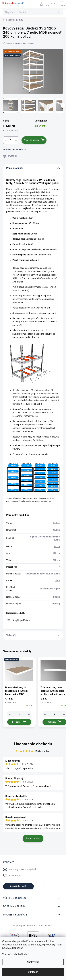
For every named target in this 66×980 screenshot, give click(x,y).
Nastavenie (33, 962)
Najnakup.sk (19, 925)
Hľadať (59, 12)
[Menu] (62, 4)
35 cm (57, 546)
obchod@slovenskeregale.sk (22, 869)
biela (57, 580)
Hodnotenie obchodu (33, 744)
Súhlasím (33, 972)
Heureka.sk (32, 925)
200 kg (56, 597)
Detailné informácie (13, 149)
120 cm (56, 553)
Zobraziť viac (33, 838)
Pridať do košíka (31, 140)
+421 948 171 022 (18, 875)
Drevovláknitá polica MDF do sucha (43, 573)
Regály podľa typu (21, 620)
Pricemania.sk (46, 925)
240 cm (56, 560)
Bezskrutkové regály (50, 588)
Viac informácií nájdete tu (16, 954)
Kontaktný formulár (18, 886)
